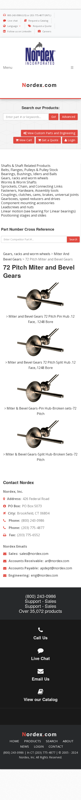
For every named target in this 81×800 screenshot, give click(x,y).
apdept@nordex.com (55, 568)
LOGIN (39, 746)
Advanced (68, 117)
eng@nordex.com (44, 575)
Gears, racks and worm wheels (26, 254)
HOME (14, 741)
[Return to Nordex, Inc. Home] (40, 53)
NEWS (24, 746)
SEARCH (52, 741)
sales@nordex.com (33, 553)
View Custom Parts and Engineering (51, 133)
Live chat (13, 20)
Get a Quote (49, 140)
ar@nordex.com (56, 561)
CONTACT (56, 746)
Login (71, 140)
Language (12, 26)
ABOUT (68, 741)
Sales (50, 601)
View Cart (25, 140)
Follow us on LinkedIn (19, 31)
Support (33, 601)
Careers (46, 31)
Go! (53, 117)
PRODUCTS (32, 741)
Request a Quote (42, 26)
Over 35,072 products (40, 611)
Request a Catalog (38, 20)
